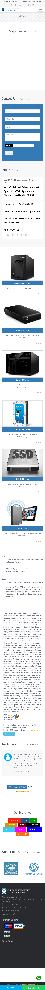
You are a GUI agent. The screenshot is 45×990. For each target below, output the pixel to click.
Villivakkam (22, 834)
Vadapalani (14, 820)
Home (18, 19)
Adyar (25, 820)
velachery (9, 829)
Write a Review (9, 734)
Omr (33, 820)
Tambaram (11, 825)
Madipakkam (33, 825)
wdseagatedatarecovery (29, 984)
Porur (22, 825)
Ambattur (20, 829)
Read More (38, 294)
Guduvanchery (34, 829)
